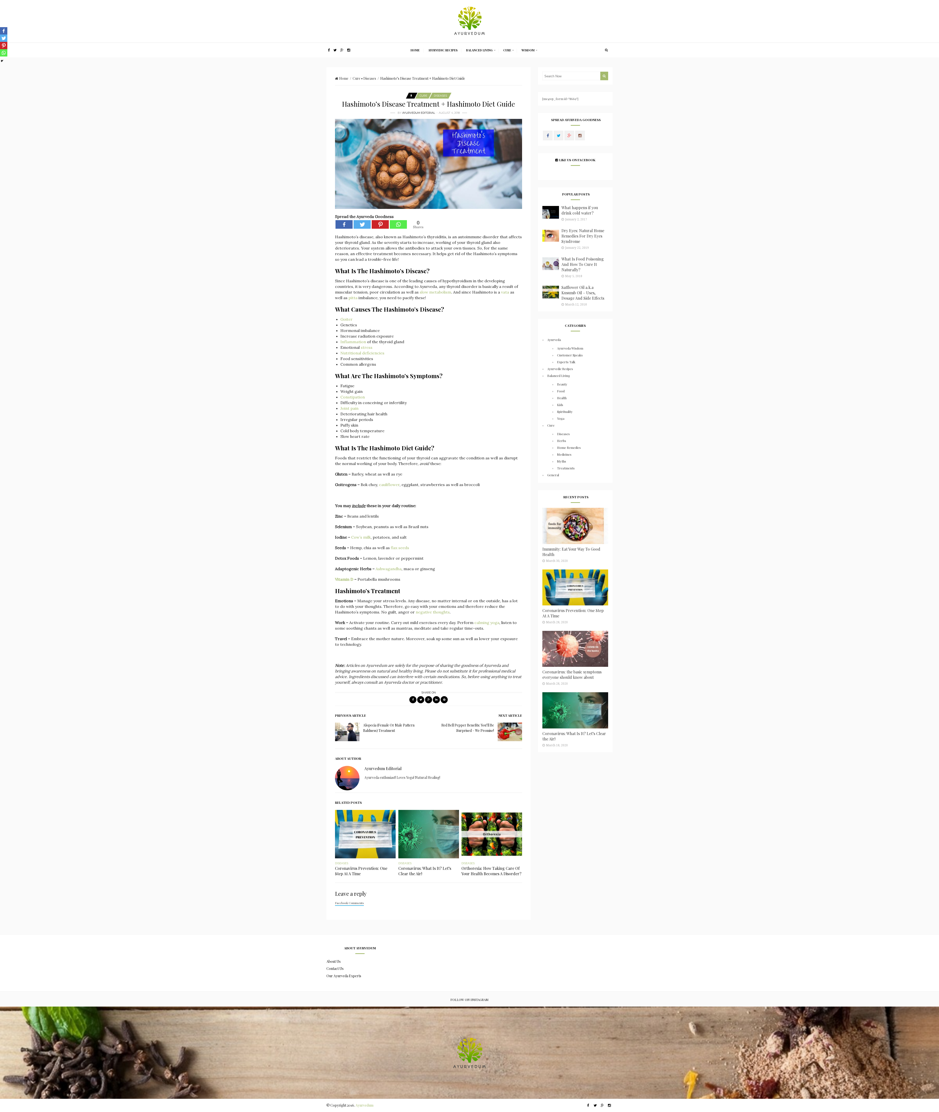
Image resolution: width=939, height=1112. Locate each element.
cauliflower (389, 484)
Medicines (564, 454)
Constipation (352, 397)
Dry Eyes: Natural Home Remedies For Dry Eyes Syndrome (582, 236)
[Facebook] (344, 224)
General (553, 475)
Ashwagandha (389, 568)
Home (415, 50)
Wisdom (528, 50)
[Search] (606, 50)
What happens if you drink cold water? (579, 210)
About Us (333, 961)
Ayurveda (554, 340)
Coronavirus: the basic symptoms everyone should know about (572, 674)
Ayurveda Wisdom (570, 348)
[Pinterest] (380, 224)
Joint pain (349, 408)
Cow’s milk (361, 537)
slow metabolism (435, 292)
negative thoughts (433, 612)
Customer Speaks (570, 355)
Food (561, 391)
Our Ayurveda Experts (343, 976)
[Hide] (2, 61)
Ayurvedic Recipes (443, 50)
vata (505, 292)
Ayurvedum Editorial (418, 112)
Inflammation (353, 341)
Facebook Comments (349, 903)
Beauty (562, 384)
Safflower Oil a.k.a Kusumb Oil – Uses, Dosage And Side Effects (582, 293)
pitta (353, 297)
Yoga (560, 418)
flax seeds (400, 547)
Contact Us (335, 968)
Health (562, 398)
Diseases (369, 78)
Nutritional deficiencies (362, 353)
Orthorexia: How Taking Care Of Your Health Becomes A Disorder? (491, 871)
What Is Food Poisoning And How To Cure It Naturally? (582, 264)
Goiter (346, 319)
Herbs (561, 441)
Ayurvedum (364, 1105)
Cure (507, 50)
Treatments (566, 468)
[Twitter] (362, 224)
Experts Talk (566, 362)
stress (366, 347)
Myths (561, 461)
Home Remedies (569, 447)
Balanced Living (479, 50)
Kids (560, 405)
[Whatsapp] (398, 224)
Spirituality (565, 411)
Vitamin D (344, 579)
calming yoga (486, 622)
